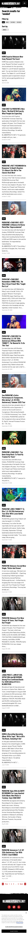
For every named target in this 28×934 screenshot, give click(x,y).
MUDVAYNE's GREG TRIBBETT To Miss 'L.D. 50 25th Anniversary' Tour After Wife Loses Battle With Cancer (13, 512)
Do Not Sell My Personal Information (14, 926)
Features (12, 22)
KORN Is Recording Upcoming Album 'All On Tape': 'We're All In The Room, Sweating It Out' (13, 736)
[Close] (26, 913)
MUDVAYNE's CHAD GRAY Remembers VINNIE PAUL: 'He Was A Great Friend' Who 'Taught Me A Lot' (14, 282)
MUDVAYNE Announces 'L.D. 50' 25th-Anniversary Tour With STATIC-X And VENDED (13, 852)
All (3, 22)
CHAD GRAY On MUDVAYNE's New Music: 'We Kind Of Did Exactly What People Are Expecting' (13, 111)
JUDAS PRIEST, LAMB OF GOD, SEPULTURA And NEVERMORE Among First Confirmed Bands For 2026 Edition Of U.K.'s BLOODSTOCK (12, 679)
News (7, 22)
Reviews (19, 22)
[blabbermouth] (11, 4)
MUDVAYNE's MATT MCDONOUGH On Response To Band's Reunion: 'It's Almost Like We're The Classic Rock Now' (14, 169)
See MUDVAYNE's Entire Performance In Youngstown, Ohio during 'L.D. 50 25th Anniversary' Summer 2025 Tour (13, 398)
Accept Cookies (14, 931)
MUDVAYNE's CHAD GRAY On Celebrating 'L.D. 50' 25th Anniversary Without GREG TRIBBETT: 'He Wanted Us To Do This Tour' (13, 341)
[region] (14, 922)
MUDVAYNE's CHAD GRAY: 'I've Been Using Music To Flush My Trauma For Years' (12, 454)
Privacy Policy (20, 922)
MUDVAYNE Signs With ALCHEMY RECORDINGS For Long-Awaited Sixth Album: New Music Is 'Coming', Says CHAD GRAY (13, 794)
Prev (6, 884)
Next (21, 884)
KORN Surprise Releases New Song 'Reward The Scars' (12, 57)
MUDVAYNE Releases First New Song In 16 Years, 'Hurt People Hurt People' (13, 620)
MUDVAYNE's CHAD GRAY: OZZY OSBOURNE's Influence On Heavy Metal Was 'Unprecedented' (13, 224)
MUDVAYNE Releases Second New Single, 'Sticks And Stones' (14, 567)
